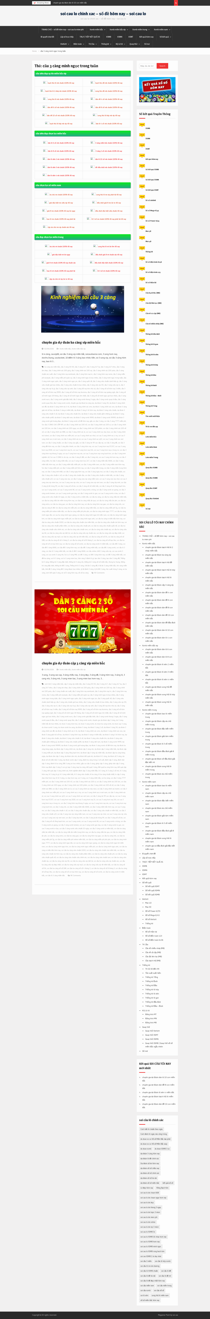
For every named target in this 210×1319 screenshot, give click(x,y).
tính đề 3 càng (50, 569)
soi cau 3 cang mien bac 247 (79, 461)
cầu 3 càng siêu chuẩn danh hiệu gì (105, 381)
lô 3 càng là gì (54, 774)
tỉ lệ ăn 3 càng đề (91, 565)
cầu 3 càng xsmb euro (65, 716)
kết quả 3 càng (91, 767)
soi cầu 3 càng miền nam (90, 464)
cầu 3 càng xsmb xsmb (61, 403)
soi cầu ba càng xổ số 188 (56, 868)
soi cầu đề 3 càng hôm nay (67, 547)
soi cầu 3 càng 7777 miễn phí (115, 421)
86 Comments (75, 875)
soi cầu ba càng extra (55, 836)
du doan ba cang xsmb (103, 724)
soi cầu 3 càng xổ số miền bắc (87, 486)
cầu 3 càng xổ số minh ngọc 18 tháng (67, 713)
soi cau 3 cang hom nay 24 (62, 450)
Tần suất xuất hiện (153, 416)
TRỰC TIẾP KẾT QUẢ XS (90, 37)
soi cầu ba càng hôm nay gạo (95, 504)
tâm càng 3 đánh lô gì (86, 558)
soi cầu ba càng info (114, 504)
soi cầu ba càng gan (57, 504)
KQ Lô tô (119, 44)
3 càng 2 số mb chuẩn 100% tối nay (109, 151)
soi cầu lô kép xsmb (163, 1261)
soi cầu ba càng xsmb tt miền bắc (96, 544)
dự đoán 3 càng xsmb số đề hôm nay (75, 421)
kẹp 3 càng (72, 767)
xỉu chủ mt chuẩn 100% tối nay (61, 246)
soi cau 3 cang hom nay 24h (83, 450)
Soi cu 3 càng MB (70, 555)
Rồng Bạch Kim (162, 1188)
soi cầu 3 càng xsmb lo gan (87, 493)
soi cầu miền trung (164, 1285)
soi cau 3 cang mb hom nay (108, 457)
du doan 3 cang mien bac (68, 724)
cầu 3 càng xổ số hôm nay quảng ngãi (101, 392)
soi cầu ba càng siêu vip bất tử (58, 533)
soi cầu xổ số (159, 1290)
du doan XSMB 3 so (162, 1149)
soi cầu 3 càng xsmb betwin (68, 825)
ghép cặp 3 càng (102, 763)
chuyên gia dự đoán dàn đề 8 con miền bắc (69, 3)
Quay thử (133, 44)
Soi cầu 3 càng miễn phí (50, 468)
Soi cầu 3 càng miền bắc (59, 461)
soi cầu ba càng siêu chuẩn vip (100, 529)
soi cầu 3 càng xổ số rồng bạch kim (112, 486)
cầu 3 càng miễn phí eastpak (57, 695)
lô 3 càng (102, 771)
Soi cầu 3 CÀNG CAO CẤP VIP (52, 425)
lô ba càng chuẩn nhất (106, 774)
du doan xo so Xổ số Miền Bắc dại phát (155, 1139)
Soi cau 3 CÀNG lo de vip (59, 457)
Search (162, 66)
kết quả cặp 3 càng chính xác (57, 771)
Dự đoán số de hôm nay (149, 1163)
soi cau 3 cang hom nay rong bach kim (97, 453)
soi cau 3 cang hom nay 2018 (64, 799)
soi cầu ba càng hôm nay (75, 504)
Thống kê (105, 44)
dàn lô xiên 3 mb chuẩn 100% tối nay (61, 167)
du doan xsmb (145, 1149)
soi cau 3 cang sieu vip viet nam (91, 482)
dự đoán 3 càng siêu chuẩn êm (69, 414)
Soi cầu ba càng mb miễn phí (66, 508)
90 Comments (99, 573)
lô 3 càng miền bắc (66, 774)
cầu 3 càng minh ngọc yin (68, 381)
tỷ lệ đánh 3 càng (87, 569)
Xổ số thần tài (151, 282)
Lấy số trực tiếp (67, 37)
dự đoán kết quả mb (85, 756)
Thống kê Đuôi (151, 385)
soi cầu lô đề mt (165, 1276)
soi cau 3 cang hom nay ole (72, 453)
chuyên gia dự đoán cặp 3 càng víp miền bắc (73, 663)
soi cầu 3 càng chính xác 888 (54, 432)
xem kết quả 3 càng (53, 573)
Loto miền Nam (151, 447)
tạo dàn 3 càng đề (113, 558)
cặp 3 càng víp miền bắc (73, 684)
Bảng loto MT (151, 1014)
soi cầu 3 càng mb (91, 457)
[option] (75, 2)
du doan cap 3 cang (119, 724)
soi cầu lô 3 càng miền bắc (56, 551)
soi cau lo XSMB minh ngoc (150, 1246)
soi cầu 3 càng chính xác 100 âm (108, 781)
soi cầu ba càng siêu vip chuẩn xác (83, 533)
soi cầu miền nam (147, 1285)
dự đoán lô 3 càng (100, 756)
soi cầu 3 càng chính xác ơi (71, 439)
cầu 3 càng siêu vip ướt (64, 388)
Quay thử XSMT (151, 488)
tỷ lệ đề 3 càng (99, 569)
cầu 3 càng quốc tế (85, 381)
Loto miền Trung (152, 457)
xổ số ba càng (83, 573)
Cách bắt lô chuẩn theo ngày (151, 1129)
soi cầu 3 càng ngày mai (94, 472)
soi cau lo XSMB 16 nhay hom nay (153, 1237)
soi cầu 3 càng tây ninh (112, 482)
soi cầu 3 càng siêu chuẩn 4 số (56, 810)
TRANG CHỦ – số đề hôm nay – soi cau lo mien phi (63, 29)
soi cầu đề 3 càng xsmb (107, 547)
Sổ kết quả (164, 37)
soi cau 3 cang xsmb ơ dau (108, 493)
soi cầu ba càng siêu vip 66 (59, 861)
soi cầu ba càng (95, 497)
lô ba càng (93, 774)
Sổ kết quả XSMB (152, 169)
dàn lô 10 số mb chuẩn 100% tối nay (108, 159)
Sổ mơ (147, 44)
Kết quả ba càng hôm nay (107, 767)
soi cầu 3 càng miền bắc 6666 (101, 461)
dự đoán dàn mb (71, 756)
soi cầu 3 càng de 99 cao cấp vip (91, 443)
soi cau (175, 1315)
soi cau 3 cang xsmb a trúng (85, 490)
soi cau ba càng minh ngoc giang (64, 515)
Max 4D (148, 241)
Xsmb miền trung (139, 29)
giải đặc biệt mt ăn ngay (61, 255)
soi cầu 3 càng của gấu (70, 443)
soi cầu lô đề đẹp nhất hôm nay (152, 1281)
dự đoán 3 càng (81, 727)
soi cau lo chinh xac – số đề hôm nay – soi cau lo (103, 13)
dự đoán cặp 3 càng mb (85, 749)
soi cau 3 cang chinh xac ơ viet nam (94, 792)
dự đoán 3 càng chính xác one (103, 407)
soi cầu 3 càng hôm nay (82, 446)
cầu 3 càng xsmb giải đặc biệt (61, 399)
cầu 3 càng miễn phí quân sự (61, 378)
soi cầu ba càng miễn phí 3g (107, 508)
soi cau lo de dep (147, 1202)
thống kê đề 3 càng (62, 565)
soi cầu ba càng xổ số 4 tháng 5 (57, 540)
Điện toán (78, 44)
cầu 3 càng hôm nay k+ (84, 374)
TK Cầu (91, 44)
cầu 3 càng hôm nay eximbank (64, 374)
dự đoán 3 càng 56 (102, 403)
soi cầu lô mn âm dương (149, 1266)
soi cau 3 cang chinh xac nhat (85, 435)
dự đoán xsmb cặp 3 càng (72, 760)
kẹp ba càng (80, 767)
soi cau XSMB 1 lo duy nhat (150, 1256)
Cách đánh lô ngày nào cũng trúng (153, 1134)
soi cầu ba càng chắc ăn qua (85, 500)
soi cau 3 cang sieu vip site (69, 482)
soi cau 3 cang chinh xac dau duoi (98, 432)
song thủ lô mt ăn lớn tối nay (109, 246)
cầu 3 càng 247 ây (93, 367)
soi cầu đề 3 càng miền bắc (88, 547)
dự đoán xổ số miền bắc (149, 1183)
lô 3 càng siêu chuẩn (81, 774)
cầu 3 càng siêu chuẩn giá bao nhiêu (69, 702)
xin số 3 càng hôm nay (69, 573)
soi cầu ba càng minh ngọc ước (83, 518)
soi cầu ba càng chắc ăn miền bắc (114, 497)
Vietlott (63, 44)
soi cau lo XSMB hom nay (150, 1241)
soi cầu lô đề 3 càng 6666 (75, 551)
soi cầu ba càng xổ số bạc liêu (105, 540)
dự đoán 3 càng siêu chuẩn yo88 (69, 742)
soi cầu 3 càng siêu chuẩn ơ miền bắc (99, 475)
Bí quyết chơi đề (47, 37)
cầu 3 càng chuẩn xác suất (61, 691)
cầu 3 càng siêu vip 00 (95, 385)
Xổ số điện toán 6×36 (154, 940)
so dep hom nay (71, 778)
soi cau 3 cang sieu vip (61, 479)
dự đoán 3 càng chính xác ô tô (58, 407)
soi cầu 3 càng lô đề (76, 457)
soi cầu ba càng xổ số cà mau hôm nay (67, 872)
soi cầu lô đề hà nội (147, 1276)
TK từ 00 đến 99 (152, 426)
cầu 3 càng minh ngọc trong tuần (111, 378)
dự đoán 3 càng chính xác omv (81, 407)
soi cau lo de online (147, 1222)
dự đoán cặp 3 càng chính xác (64, 749)
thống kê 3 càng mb (76, 562)
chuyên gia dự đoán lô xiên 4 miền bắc (158, 1092)
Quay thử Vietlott (152, 498)
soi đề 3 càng (83, 555)
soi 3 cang (81, 778)
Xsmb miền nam (161, 29)
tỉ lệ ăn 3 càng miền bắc (107, 565)
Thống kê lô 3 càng (77, 565)
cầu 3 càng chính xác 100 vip (81, 370)
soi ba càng (106, 778)
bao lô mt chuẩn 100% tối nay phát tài (61, 271)
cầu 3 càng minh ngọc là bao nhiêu (85, 378)
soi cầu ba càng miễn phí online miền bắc (70, 839)
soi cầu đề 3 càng (115, 544)
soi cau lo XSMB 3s (147, 1232)
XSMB (108, 37)
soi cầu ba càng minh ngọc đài (62, 843)
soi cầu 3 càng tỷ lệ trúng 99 (93, 818)
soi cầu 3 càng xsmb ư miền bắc (77, 497)
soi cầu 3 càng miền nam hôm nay (112, 464)
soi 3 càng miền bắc (93, 778)
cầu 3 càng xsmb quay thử (64, 720)
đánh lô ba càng (56, 763)
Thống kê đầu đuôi (153, 334)
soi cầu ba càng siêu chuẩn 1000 (73, 850)
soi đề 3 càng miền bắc (114, 555)
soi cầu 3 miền (146, 1261)
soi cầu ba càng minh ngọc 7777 (102, 511)
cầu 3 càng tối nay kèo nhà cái (85, 388)
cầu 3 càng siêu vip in (112, 385)
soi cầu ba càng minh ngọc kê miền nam (91, 515)
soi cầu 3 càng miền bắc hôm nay (102, 807)
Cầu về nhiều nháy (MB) (155, 324)
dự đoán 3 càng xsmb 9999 (84, 417)
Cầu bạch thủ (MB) (153, 293)
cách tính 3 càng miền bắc (54, 684)
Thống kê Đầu (151, 375)
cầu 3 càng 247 (80, 367)
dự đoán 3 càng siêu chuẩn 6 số (71, 738)
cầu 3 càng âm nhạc (60, 688)
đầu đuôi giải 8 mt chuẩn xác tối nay (109, 255)
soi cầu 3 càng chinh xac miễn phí (62, 435)
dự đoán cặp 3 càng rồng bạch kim (67, 753)
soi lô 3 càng (55, 558)
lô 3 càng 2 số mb (112, 771)
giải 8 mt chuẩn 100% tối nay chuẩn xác (61, 263)
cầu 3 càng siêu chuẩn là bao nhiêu (73, 385)
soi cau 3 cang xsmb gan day (66, 493)
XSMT (130, 37)
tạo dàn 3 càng (100, 558)
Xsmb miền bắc (96, 29)
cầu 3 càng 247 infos (108, 367)
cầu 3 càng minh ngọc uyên (68, 698)
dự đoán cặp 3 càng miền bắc (105, 749)
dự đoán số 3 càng (115, 756)
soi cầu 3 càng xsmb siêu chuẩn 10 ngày (74, 828)
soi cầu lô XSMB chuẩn (149, 1271)
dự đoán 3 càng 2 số (95, 727)
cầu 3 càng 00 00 (67, 367)
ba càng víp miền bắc (52, 367)
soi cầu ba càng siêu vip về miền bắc (74, 537)
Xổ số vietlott (151, 200)
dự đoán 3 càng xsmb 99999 (105, 417)
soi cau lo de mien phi (148, 1217)
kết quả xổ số (168, 1183)
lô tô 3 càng (60, 778)
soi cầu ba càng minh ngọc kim (57, 846)
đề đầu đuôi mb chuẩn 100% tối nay (108, 167)
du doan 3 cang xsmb (86, 724)
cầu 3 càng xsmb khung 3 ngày (84, 399)
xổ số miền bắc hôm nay (149, 1300)
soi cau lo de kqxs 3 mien (150, 1212)
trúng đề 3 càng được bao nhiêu (68, 569)
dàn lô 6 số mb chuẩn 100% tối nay (61, 143)
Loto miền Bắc (151, 437)
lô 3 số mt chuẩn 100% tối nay (109, 271)
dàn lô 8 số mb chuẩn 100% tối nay (61, 151)
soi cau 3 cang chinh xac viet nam (78, 796)
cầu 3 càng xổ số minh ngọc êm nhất (72, 396)
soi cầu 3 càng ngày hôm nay (73, 472)
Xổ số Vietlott (151, 919)
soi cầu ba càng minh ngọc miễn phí (58, 518)
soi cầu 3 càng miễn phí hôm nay (72, 468)
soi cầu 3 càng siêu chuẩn (112, 472)
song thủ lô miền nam (160, 1295)
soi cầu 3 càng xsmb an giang (107, 490)
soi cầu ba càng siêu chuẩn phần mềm (77, 854)
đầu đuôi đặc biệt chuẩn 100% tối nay (109, 263)
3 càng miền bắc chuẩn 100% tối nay (108, 143)
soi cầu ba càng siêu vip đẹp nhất (109, 533)
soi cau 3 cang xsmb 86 (65, 490)
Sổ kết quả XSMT (152, 190)
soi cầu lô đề (166, 1271)
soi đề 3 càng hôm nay (96, 555)
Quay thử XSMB (152, 468)
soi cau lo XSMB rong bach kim (152, 1251)
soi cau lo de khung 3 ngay (150, 1207)
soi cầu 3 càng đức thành (64, 446)
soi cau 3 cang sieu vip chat (109, 479)
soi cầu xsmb (145, 1290)
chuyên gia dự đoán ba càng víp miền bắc (71, 342)
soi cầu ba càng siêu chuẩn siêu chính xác (72, 857)
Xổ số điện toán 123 (153, 272)
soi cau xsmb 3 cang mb (55, 555)
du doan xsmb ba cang (66, 727)
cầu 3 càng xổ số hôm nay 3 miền (108, 388)
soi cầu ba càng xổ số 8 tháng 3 (81, 540)
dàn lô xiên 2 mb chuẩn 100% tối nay (61, 159)
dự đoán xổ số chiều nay (149, 1168)
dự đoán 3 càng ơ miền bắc (63, 410)
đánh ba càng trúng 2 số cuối (93, 760)
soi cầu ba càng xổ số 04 (98, 537)
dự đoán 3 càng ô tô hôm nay (85, 410)
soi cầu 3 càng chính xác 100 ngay (63, 428)
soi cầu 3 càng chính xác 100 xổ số (100, 785)
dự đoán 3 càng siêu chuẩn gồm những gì (96, 414)
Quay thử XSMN (152, 478)
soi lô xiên (144, 1295)
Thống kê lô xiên (152, 354)
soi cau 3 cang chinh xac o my (107, 435)
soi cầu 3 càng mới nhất (54, 472)
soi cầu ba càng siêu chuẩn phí (79, 526)
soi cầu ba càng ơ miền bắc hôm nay (109, 518)
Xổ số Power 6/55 (152, 221)
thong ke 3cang (114, 562)
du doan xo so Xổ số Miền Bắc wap (153, 1144)
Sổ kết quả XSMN (152, 180)
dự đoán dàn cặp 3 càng (55, 756)
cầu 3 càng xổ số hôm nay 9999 (70, 709)
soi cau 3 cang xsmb (49, 490)
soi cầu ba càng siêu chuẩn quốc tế (104, 526)
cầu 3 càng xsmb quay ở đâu (106, 399)
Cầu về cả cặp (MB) (153, 313)
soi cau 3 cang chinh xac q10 (91, 439)
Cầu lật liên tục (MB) (154, 303)
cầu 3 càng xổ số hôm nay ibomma (74, 392)
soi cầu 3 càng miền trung (93, 468)
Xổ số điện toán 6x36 (154, 262)
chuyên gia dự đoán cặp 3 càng (103, 720)
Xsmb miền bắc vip (118, 29)
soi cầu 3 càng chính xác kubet (108, 789)
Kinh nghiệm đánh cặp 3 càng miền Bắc (83, 771)
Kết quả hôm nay (146, 37)
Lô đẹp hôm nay (146, 1188)
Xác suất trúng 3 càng (114, 569)
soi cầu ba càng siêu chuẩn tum (76, 529)
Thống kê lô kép (152, 365)
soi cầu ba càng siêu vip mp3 (72, 865)
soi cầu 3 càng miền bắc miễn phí (68, 464)
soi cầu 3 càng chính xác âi (75, 432)
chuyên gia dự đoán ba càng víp (82, 403)
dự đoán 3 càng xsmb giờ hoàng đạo (74, 745)
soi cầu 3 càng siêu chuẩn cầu (73, 475)
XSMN (119, 37)
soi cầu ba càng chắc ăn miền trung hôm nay (58, 500)
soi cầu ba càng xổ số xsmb (73, 544)
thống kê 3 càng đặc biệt (59, 562)
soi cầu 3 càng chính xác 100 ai (99, 425)
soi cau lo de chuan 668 (149, 1193)
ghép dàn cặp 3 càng (116, 763)
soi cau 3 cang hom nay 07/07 (103, 446)
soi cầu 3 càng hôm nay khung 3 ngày (74, 803)
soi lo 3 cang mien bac (69, 558)
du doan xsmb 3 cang (49, 727)
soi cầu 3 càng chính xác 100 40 (75, 425)
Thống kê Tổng (151, 406)
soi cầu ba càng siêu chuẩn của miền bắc (79, 522)
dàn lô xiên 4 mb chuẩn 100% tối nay (61, 175)
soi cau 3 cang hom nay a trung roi (106, 450)
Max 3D (148, 231)
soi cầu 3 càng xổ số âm (67, 486)
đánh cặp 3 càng (111, 760)
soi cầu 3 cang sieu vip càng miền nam (85, 479)
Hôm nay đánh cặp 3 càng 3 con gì (54, 767)
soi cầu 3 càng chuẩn (53, 443)
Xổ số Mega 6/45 (152, 210)
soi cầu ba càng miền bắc (87, 508)
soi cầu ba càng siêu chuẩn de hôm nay (109, 522)
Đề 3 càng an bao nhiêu (71, 763)
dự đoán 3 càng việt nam (64, 417)
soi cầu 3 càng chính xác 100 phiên (89, 428)
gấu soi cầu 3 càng (96, 421)
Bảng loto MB (151, 1022)
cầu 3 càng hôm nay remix (102, 374)
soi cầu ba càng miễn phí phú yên (77, 511)
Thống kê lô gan (152, 344)
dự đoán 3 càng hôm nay (72, 735)
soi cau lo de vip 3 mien (149, 1227)
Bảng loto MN (151, 1018)
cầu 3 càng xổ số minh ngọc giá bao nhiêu (102, 396)
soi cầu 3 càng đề (110, 443)
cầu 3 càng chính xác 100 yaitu (104, 370)
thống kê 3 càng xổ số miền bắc (96, 562)
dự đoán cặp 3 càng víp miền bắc (92, 753)
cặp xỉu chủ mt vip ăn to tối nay (61, 279)
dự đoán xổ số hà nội (148, 1178)
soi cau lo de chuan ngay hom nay (153, 1197)
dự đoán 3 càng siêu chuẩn (106, 410)
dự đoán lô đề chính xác (149, 1158)
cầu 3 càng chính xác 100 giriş (60, 370)
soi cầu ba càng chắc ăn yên (107, 500)
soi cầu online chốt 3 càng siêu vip (98, 551)
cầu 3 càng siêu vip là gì (67, 706)
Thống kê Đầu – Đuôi (153, 396)
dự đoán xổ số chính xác (149, 1173)
